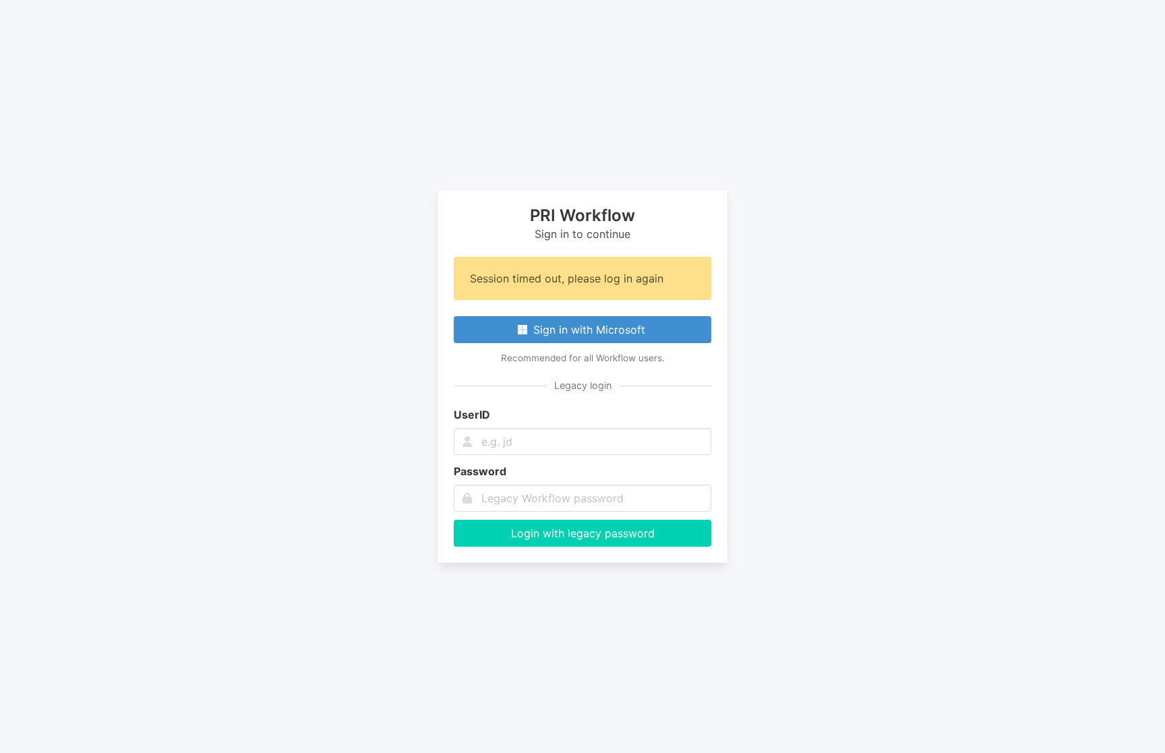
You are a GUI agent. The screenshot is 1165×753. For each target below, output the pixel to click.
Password (480, 471)
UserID (472, 414)
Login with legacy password (583, 533)
